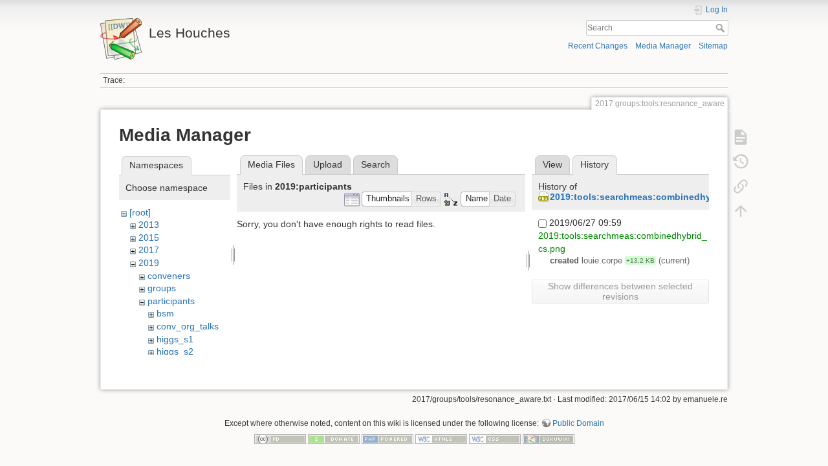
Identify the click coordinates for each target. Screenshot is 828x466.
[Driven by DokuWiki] (548, 438)
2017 (148, 250)
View (552, 164)
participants (171, 301)
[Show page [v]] (741, 137)
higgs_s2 (175, 351)
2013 (148, 224)
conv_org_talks (188, 326)
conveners (168, 276)
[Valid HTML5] (441, 438)
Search (721, 27)
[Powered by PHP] (387, 438)
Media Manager (663, 45)
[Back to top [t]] (741, 211)
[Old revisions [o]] (741, 162)
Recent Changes (597, 45)
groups (161, 288)
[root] (140, 212)
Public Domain (578, 423)
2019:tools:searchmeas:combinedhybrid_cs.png (657, 197)
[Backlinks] (741, 186)
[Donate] (334, 438)
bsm (165, 313)
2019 (148, 263)
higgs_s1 (175, 339)
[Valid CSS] (495, 438)
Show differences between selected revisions (620, 291)
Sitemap (713, 45)
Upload (327, 164)
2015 (148, 237)
